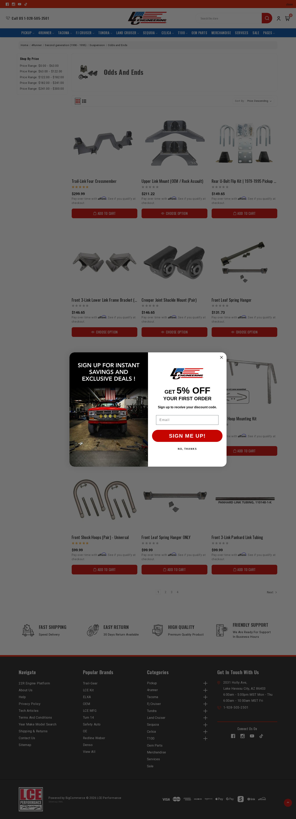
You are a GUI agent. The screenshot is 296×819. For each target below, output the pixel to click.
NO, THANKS (187, 449)
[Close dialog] (221, 357)
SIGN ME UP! (187, 436)
